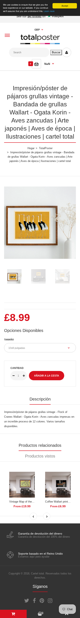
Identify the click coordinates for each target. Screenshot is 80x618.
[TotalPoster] (40, 43)
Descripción (40, 399)
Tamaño (9, 339)
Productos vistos (40, 456)
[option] (40, 223)
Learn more (49, 11)
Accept (65, 5)
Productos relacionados (40, 445)
